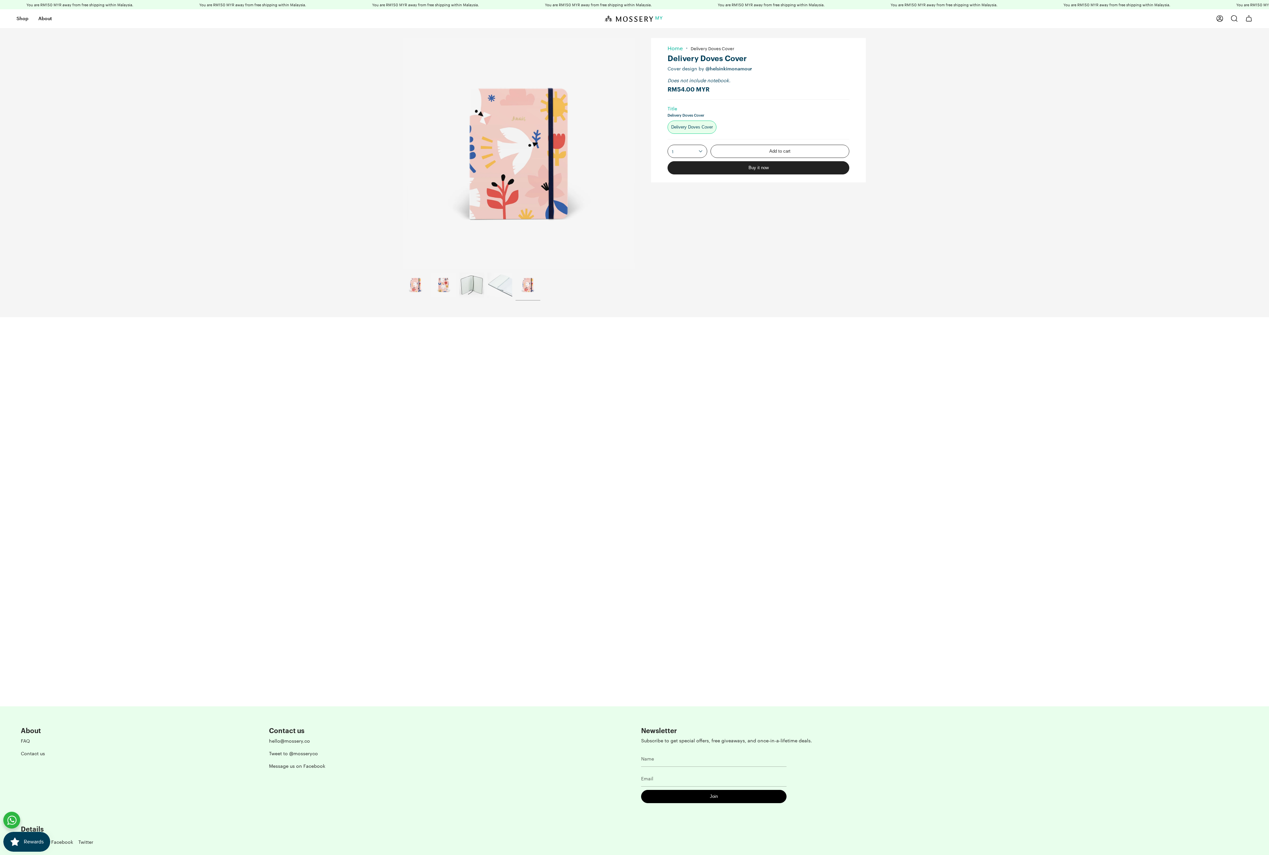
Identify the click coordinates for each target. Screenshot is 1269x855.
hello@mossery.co (289, 740)
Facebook (62, 841)
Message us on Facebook (297, 765)
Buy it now (759, 167)
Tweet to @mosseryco (293, 753)
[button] (22, 18)
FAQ (25, 740)
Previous (403, 153)
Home (675, 48)
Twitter (85, 841)
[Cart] (1249, 18)
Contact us (33, 753)
